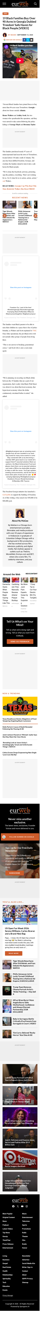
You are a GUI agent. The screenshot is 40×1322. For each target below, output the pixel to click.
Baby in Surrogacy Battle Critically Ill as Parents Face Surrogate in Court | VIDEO (24, 1021)
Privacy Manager (8, 1295)
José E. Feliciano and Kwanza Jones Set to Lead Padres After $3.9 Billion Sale (19, 1142)
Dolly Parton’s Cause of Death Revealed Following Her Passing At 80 (17, 728)
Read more (15, 954)
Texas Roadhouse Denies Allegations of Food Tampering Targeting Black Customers (20, 720)
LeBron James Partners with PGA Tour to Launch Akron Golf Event (19, 1079)
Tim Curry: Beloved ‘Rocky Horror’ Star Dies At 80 (24, 1034)
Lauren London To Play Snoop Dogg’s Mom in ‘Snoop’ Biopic (17, 1100)
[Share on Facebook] (24, 40)
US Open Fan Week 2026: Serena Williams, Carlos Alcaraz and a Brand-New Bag (20, 931)
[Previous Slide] (5, 216)
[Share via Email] (31, 40)
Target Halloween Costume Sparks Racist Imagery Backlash (19, 1165)
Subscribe (14, 873)
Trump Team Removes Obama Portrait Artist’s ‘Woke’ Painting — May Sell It (24, 990)
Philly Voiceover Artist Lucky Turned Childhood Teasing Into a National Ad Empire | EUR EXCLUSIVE (25, 217)
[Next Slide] (35, 216)
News (5, 13)
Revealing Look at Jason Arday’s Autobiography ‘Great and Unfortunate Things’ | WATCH (17, 745)
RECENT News (20, 198)
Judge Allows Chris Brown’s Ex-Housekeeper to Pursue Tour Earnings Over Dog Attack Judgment (18, 1184)
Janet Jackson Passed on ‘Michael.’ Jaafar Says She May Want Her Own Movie (20, 736)
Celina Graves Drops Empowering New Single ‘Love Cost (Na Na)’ (19, 754)
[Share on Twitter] (28, 40)
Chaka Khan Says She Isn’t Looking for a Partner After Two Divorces (19, 1122)
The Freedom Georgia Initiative (28, 317)
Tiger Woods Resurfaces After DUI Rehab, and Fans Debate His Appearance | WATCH (9, 216)
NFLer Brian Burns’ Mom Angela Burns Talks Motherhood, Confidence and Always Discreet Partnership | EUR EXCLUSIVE (23, 1006)
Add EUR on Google (14, 40)
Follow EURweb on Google (21, 837)
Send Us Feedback (20, 642)
